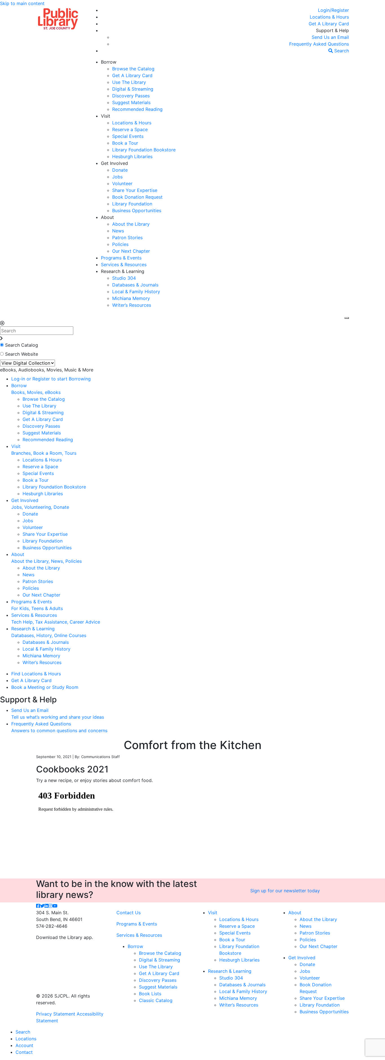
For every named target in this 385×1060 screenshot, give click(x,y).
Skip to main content (22, 3)
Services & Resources (139, 935)
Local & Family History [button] (136, 291)
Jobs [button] (117, 177)
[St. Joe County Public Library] (58, 18)
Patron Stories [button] (127, 237)
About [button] (107, 217)
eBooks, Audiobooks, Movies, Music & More (46, 370)
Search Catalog (21, 345)
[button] (333, 10)
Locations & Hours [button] (131, 123)
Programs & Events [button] (121, 258)
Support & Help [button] (332, 30)
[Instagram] (50, 906)
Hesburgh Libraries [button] (132, 156)
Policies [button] (120, 244)
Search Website (21, 354)
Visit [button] (105, 116)
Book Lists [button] (150, 993)
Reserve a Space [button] (130, 129)
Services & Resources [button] (124, 264)
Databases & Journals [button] (135, 285)
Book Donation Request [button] (137, 197)
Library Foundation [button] (132, 204)
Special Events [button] (127, 136)
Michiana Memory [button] (131, 298)
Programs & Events (136, 924)
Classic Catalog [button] (155, 1000)
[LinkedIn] (46, 906)
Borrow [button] (108, 62)
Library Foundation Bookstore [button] (144, 150)
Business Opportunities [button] (136, 210)
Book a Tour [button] (125, 143)
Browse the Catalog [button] (133, 68)
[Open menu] (346, 318)
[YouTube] (54, 906)
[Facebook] (38, 906)
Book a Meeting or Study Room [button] (44, 687)
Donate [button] (120, 170)
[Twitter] (42, 906)
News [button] (118, 231)
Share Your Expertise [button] (134, 190)
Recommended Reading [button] (137, 109)
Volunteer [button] (122, 183)
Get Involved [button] (114, 163)
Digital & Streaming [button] (132, 89)
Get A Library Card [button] (132, 75)
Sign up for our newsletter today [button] (285, 890)
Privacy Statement (55, 1014)
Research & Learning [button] (122, 271)
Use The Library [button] (129, 82)
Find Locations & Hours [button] (36, 673)
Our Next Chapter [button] (131, 251)
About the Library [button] (131, 224)
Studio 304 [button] (124, 278)
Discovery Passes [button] (131, 95)
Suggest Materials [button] (131, 102)
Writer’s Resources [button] (131, 305)
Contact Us (128, 912)
